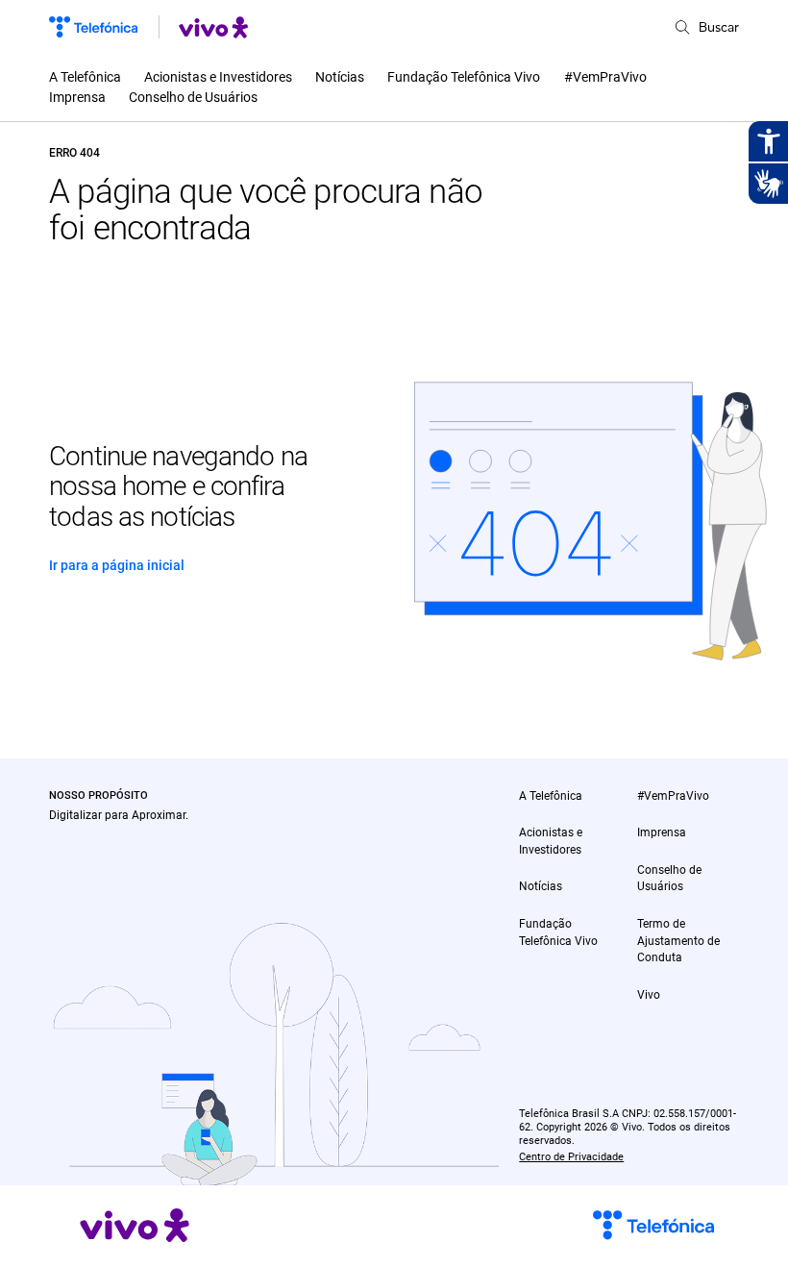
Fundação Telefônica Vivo (463, 77)
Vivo (648, 995)
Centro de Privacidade (571, 1157)
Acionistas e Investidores (218, 77)
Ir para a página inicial (117, 565)
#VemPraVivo (605, 77)
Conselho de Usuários (193, 97)
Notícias (339, 77)
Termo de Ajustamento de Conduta (678, 940)
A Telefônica (85, 77)
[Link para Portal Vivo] (213, 27)
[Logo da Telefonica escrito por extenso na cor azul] (93, 26)
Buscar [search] (719, 27)
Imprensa (77, 97)
